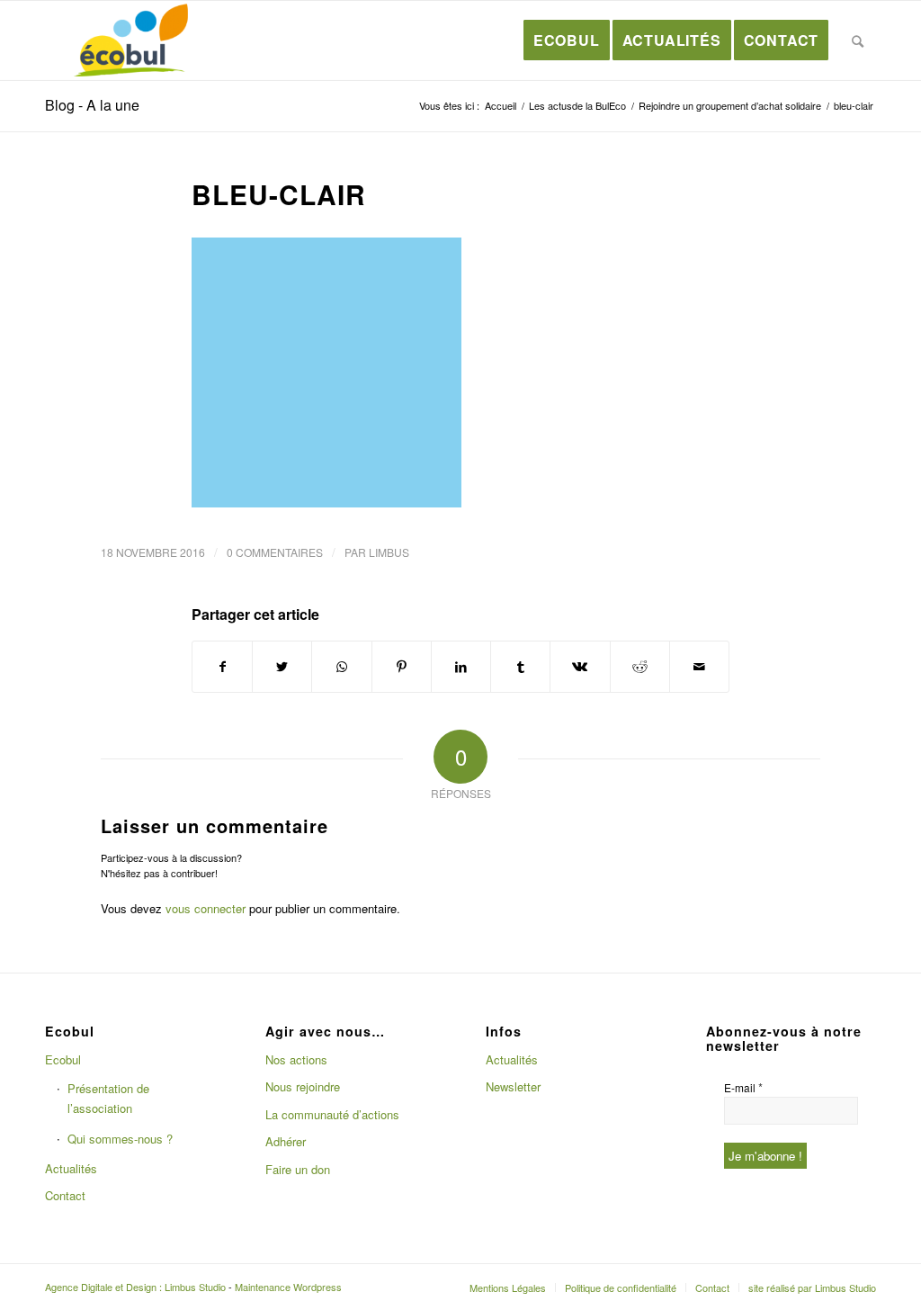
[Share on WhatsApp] (341, 667)
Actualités (71, 1168)
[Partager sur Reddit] (640, 667)
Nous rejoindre (302, 1086)
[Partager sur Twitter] (282, 667)
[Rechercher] (858, 40)
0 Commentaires (275, 552)
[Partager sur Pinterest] (401, 667)
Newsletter (513, 1086)
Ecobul (63, 1059)
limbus (389, 552)
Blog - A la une (92, 104)
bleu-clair (279, 194)
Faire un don (297, 1169)
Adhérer (285, 1141)
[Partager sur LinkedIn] (461, 667)
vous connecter (205, 908)
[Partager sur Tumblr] (520, 667)
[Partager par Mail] (699, 667)
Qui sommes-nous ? (120, 1138)
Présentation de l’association (108, 1098)
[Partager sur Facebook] (222, 667)
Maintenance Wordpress (288, 1286)
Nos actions (296, 1059)
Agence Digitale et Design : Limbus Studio (135, 1286)
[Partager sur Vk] (579, 667)
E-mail (743, 1087)
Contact (65, 1195)
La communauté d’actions (332, 1114)
